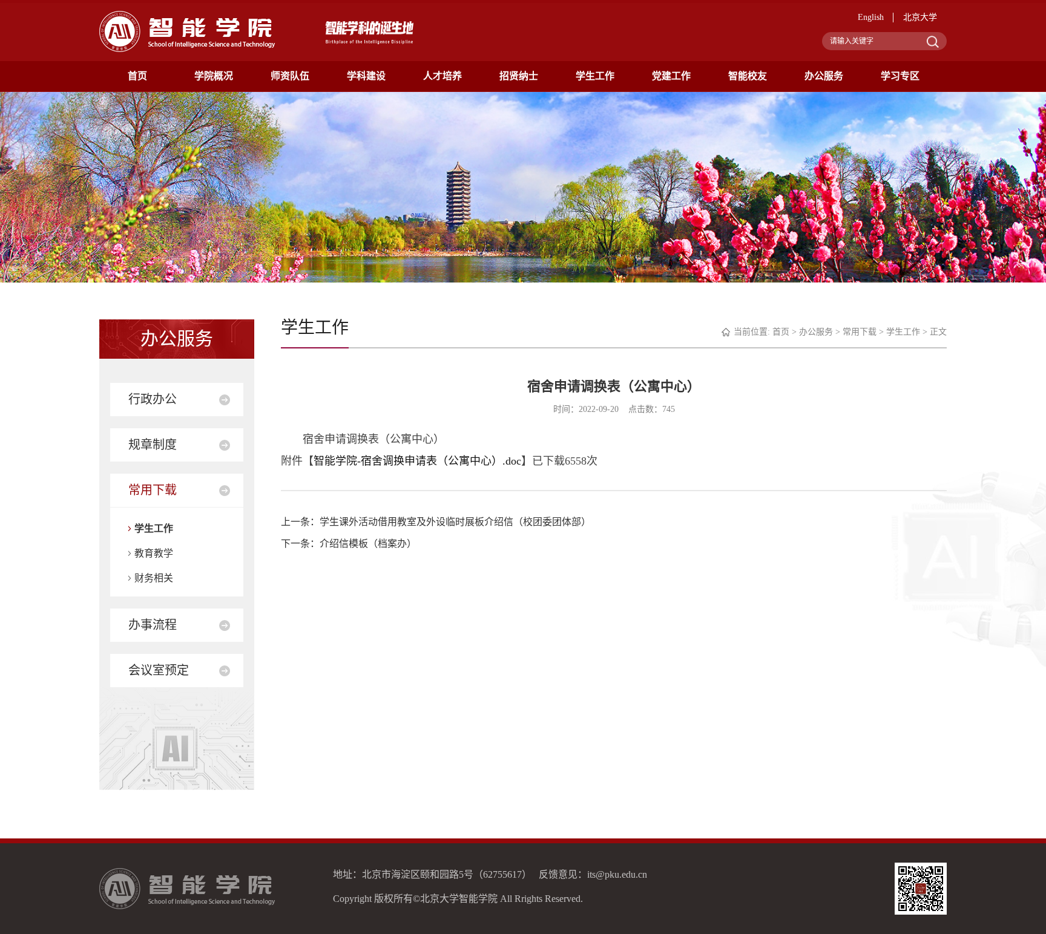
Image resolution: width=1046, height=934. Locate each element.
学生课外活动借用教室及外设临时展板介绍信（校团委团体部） (455, 522)
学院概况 (213, 76)
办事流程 (152, 625)
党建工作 (671, 76)
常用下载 (152, 490)
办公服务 (823, 76)
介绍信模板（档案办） (368, 543)
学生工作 (595, 76)
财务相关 (153, 578)
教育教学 (153, 553)
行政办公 (152, 399)
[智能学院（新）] (187, 31)
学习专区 (900, 76)
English (871, 17)
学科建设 (366, 76)
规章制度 (152, 444)
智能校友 (747, 76)
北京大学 (920, 17)
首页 (137, 76)
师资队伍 (290, 76)
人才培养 (442, 76)
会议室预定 (158, 670)
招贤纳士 (518, 76)
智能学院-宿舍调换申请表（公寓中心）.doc (417, 461)
